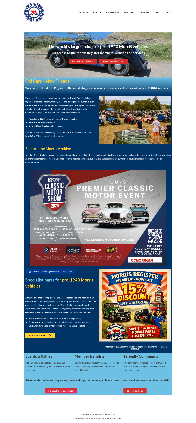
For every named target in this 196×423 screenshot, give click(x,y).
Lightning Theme (98, 418)
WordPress (86, 418)
